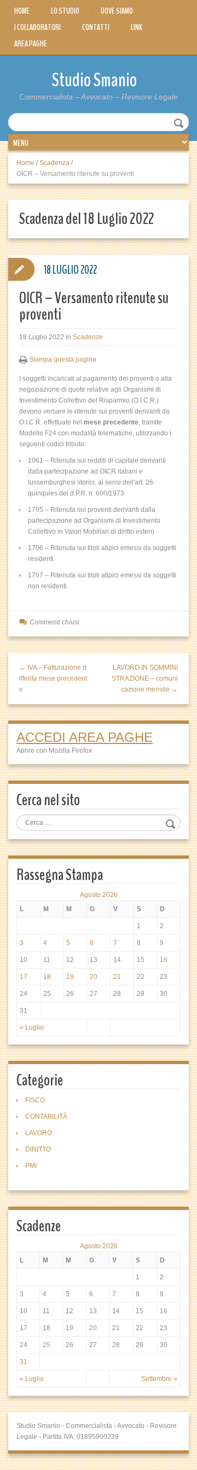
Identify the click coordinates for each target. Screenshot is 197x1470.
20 (93, 977)
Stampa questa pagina (62, 359)
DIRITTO (38, 1149)
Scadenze (88, 337)
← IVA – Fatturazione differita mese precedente (53, 678)
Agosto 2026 (99, 895)
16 (163, 960)
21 (117, 977)
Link (136, 27)
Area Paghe (30, 44)
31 (23, 1362)
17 (23, 977)
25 (46, 1345)
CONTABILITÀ (46, 1116)
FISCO (35, 1100)
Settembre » (159, 1379)
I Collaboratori (37, 27)
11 (46, 960)
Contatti (95, 27)
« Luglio (32, 1027)
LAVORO (38, 1133)
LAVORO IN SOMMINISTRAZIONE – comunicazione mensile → (145, 678)
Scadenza (54, 163)
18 (47, 977)
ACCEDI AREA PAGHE (84, 737)
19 (70, 977)
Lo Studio (65, 11)
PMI (31, 1166)
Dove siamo (117, 11)
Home (22, 11)
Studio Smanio (94, 80)
